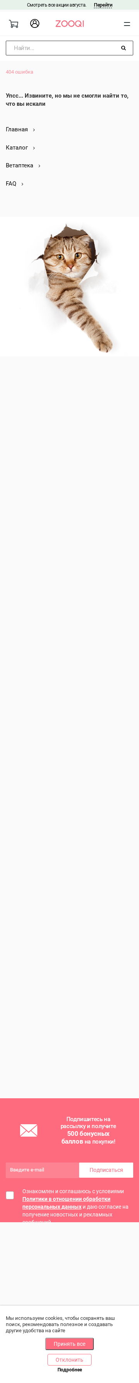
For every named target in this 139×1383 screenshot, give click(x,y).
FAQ (12, 183)
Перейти (103, 5)
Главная (17, 129)
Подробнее (70, 1370)
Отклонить (69, 1360)
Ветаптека (20, 165)
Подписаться (106, 1170)
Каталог (17, 147)
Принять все (69, 1344)
